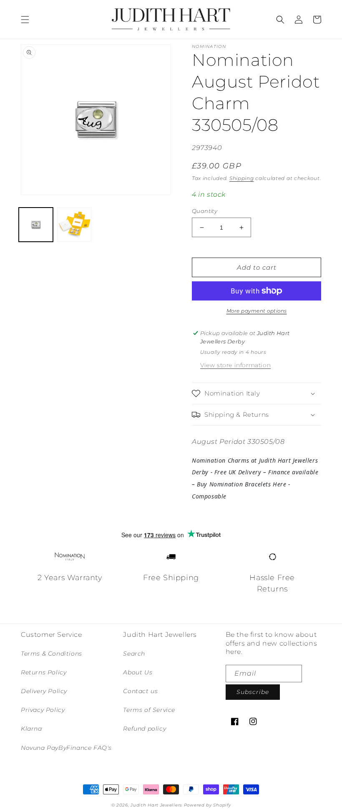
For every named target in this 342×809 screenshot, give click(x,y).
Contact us (140, 691)
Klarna (31, 728)
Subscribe (252, 692)
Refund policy (144, 728)
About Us (137, 672)
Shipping (241, 178)
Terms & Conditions (51, 653)
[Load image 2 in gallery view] (74, 225)
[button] (25, 19)
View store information (235, 365)
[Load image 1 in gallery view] (36, 225)
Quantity (204, 211)
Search (134, 653)
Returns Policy (43, 672)
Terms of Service (149, 710)
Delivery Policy (44, 691)
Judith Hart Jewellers (156, 805)
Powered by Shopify (207, 805)
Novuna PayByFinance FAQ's (66, 747)
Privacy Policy (43, 710)
